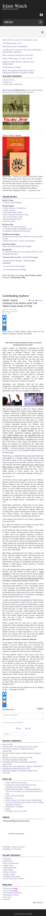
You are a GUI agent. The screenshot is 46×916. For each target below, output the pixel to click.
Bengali (27, 246)
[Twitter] (23, 321)
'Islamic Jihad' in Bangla (11, 135)
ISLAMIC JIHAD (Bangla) (12, 202)
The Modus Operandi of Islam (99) (14, 760)
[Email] (23, 325)
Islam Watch (14, 5)
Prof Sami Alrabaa (15, 92)
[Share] (23, 328)
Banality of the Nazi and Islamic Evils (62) (17, 758)
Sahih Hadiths (8, 870)
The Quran (7, 859)
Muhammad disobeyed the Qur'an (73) (15, 768)
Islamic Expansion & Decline (14, 878)
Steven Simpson (31, 90)
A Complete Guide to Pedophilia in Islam (17, 229)
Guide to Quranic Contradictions (15, 208)
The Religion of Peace (10, 895)
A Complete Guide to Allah (12, 212)
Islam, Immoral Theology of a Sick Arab (17, 55)
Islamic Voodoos (9, 210)
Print (33, 300)
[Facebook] (23, 317)
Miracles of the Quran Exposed (15, 227)
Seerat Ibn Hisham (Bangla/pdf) (14, 266)
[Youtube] (41, 15)
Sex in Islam (7, 897)
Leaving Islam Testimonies (13, 84)
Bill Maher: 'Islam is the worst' (14, 847)
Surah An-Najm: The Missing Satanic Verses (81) (19, 747)
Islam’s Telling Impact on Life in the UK (17, 58)
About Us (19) (7, 744)
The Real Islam (8, 888)
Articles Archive (9, 80)
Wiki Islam (6, 899)
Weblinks (40, 903)
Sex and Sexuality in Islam (13, 217)
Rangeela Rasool (9, 257)
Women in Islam (9, 221)
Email (40, 300)
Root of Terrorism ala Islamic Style (16, 215)
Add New (40, 708)
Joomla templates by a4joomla (23, 913)
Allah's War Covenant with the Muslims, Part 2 (20, 40)
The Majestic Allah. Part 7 (12, 43)
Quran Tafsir (8, 861)
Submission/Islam (10, 868)
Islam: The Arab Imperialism (12, 246)
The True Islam (8, 890)
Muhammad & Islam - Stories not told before (19, 241)
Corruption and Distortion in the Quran (17, 231)
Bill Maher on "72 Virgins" (13, 849)
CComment (20, 722)
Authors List (8, 82)
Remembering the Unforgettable (14, 46)
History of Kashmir (10, 872)
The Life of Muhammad (11, 269)
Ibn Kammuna (28, 92)
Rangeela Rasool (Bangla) (12, 261)
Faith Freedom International (12, 893)
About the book (8, 90)
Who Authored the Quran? (13, 219)
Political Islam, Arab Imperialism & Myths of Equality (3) (22, 766)
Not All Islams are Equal (11, 67)
